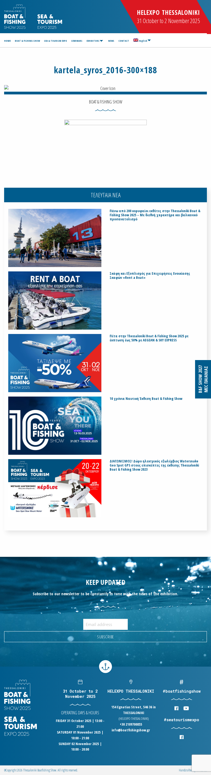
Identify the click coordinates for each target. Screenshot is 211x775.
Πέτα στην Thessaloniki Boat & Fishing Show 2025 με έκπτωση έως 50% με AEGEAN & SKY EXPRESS (149, 338)
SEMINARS (76, 41)
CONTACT (123, 41)
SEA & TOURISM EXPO (55, 41)
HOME (7, 41)
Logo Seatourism (49, 21)
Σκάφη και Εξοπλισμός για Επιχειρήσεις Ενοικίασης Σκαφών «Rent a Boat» (150, 275)
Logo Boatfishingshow (15, 16)
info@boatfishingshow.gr (131, 730)
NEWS (111, 41)
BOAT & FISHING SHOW (27, 41)
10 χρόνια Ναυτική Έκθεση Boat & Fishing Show (146, 399)
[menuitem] (8, 40)
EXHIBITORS (93, 41)
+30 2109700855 (131, 724)
